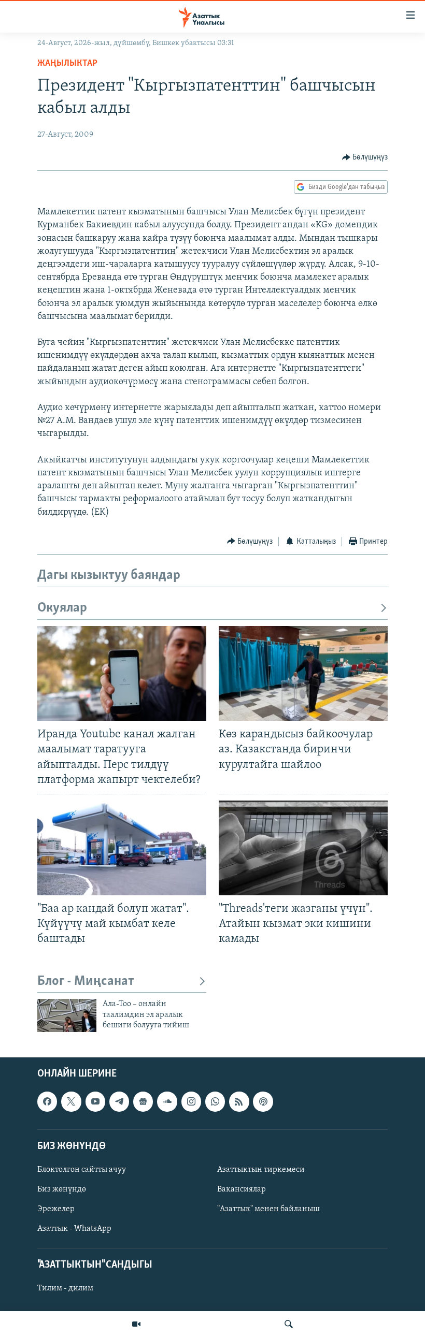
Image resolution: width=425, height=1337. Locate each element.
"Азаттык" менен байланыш (268, 1209)
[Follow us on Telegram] (119, 1101)
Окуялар (62, 608)
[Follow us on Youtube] (95, 1101)
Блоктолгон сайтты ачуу (81, 1170)
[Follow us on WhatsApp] (215, 1101)
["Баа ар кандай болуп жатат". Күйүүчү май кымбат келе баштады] (121, 848)
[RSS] (239, 1101)
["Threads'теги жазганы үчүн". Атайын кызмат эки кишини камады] (303, 848)
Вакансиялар (241, 1189)
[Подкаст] (263, 1101)
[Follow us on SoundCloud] (167, 1101)
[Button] (365, 157)
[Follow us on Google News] (143, 1101)
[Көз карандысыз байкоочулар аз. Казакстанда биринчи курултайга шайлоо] (303, 673)
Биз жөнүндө (61, 1189)
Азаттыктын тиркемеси (261, 1170)
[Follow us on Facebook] (47, 1101)
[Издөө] (288, 1324)
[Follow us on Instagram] (191, 1101)
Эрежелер (56, 1209)
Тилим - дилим (65, 1288)
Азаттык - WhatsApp (74, 1229)
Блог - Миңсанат (85, 982)
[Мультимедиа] (136, 1324)
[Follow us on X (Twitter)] (71, 1101)
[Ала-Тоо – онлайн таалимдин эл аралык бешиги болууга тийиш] (66, 1015)
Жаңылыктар (67, 63)
